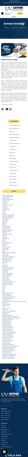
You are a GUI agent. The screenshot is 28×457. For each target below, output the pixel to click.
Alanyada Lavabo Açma (7, 295)
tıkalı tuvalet (4, 237)
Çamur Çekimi (12, 167)
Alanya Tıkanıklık (6, 305)
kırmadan (4, 241)
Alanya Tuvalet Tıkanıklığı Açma (9, 311)
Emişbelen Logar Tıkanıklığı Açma (9, 354)
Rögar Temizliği (12, 173)
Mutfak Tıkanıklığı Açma (14, 134)
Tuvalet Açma (12, 149)
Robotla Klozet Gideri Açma (8, 344)
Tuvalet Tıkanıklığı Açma (14, 137)
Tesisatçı (4, 206)
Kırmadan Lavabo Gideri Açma (8, 333)
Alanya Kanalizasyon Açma (8, 293)
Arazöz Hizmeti (12, 176)
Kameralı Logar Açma (6, 352)
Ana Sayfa (6, 27)
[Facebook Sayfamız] (13, 4)
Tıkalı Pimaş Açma (6, 227)
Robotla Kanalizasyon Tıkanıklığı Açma (10, 316)
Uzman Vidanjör (4, 419)
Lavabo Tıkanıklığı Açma (14, 125)
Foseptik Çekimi (12, 164)
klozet (3, 263)
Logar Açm (4, 210)
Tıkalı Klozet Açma (6, 341)
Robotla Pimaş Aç (6, 226)
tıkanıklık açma (5, 253)
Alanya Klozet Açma (6, 276)
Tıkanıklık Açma (12, 140)
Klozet (3, 290)
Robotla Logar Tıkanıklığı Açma (8, 350)
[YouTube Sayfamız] (14, 4)
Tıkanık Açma (4, 438)
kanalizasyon (5, 266)
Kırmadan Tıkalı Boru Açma (8, 336)
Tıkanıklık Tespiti (5, 209)
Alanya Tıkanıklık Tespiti (7, 284)
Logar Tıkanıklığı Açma (14, 128)
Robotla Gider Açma (6, 322)
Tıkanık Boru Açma (6, 338)
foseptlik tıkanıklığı (6, 231)
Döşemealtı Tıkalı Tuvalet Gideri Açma (10, 345)
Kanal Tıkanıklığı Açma (14, 143)
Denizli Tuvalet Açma (5, 413)
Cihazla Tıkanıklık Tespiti (7, 196)
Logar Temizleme (4, 436)
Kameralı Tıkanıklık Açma (7, 329)
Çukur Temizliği (12, 158)
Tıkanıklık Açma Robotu (7, 205)
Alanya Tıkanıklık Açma (7, 260)
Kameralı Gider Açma (6, 323)
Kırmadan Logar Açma (7, 351)
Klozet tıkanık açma (6, 280)
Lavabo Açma (12, 152)
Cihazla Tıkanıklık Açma (7, 330)
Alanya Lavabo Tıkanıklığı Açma (9, 297)
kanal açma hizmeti (6, 246)
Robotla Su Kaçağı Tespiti (7, 216)
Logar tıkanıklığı (5, 299)
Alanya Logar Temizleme (7, 298)
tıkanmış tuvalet (5, 238)
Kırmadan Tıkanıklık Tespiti (8, 199)
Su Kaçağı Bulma (6, 219)
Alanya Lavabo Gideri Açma (8, 267)
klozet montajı (5, 255)
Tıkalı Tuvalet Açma (6, 343)
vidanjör (4, 245)
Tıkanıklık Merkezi (6, 198)
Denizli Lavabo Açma (5, 415)
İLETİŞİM (20, 13)
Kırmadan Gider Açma (6, 320)
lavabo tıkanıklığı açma (7, 242)
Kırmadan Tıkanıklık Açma (7, 327)
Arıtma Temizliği (12, 182)
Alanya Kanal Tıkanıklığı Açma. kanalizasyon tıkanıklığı (14, 301)
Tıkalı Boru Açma (13, 146)
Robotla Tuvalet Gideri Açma (8, 348)
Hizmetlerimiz (14, 27)
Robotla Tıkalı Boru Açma (7, 337)
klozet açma (4, 220)
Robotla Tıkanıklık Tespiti (7, 195)
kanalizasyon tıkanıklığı (7, 104)
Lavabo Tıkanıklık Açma (7, 273)
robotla (3, 240)
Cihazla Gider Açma (6, 325)
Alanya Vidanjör (5, 249)
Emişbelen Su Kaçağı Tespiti (8, 357)
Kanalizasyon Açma (13, 170)
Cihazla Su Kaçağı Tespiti (7, 217)
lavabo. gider (5, 265)
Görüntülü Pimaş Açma (7, 315)
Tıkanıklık (3, 440)
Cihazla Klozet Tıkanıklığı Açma (9, 347)
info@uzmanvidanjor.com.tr (14, 1)
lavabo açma (5, 244)
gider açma (4, 223)
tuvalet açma (5, 221)
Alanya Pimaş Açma (6, 259)
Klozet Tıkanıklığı (6, 279)
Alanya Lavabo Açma (6, 294)
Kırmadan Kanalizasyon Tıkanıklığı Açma (11, 318)
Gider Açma (11, 131)
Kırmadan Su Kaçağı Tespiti (8, 214)
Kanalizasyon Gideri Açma (7, 319)
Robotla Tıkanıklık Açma (7, 326)
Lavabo (3, 287)
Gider (3, 291)
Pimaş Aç (4, 224)
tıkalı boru (4, 235)
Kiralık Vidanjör (12, 179)
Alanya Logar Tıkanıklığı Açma (8, 281)
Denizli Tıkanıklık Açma (6, 411)
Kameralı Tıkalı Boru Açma (8, 340)
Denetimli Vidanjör (13, 185)
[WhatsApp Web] (4, 452)
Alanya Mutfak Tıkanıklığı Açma (9, 252)
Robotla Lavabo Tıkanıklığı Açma (9, 332)
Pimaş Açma (12, 155)
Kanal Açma (4, 302)
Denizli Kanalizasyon (5, 417)
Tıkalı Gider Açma (6, 228)
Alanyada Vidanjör (6, 312)
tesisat (3, 212)
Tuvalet (3, 288)
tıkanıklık (4, 213)
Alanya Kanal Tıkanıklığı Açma (8, 256)
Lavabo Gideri (5, 272)
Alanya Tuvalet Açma (6, 308)
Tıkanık (3, 306)
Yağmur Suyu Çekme (13, 161)
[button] (14, 17)
